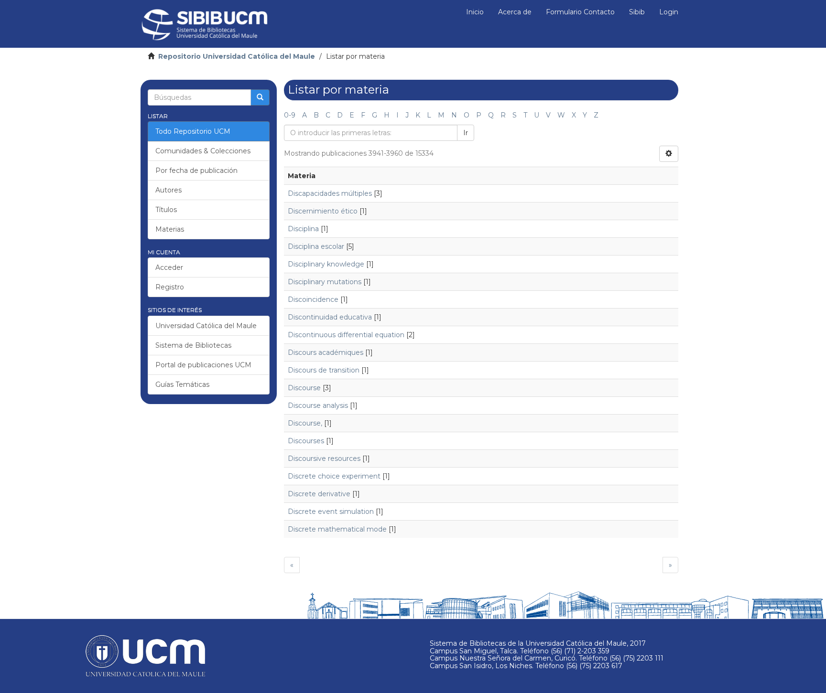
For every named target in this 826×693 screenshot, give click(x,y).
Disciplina (303, 228)
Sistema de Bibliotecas (193, 345)
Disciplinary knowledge (326, 264)
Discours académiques (325, 352)
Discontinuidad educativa (330, 317)
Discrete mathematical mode (337, 529)
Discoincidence (313, 299)
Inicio (475, 12)
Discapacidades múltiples (330, 193)
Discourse (304, 388)
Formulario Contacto (580, 12)
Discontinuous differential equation (346, 335)
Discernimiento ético (323, 211)
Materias (169, 229)
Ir (465, 132)
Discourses (306, 441)
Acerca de (515, 12)
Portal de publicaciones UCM (203, 365)
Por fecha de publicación (196, 170)
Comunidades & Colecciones (202, 151)
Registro (169, 287)
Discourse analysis (318, 405)
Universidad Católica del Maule (206, 325)
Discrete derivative (319, 494)
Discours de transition (323, 370)
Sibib (637, 12)
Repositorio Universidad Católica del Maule (236, 56)
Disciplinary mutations (324, 281)
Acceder (169, 267)
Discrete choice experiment (334, 476)
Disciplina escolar (316, 246)
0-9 (289, 115)
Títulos (166, 209)
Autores (168, 190)
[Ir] (260, 97)
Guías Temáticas (182, 384)
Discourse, (305, 423)
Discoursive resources (324, 458)
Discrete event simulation (331, 511)
